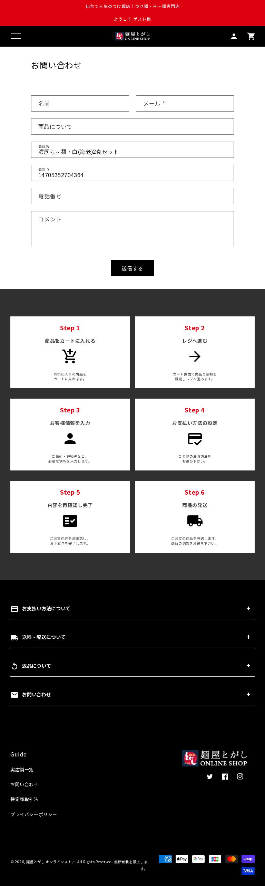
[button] (15, 36)
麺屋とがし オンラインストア (50, 861)
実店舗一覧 (22, 769)
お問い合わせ (24, 784)
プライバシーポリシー (33, 814)
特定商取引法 (24, 799)
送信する (132, 268)
